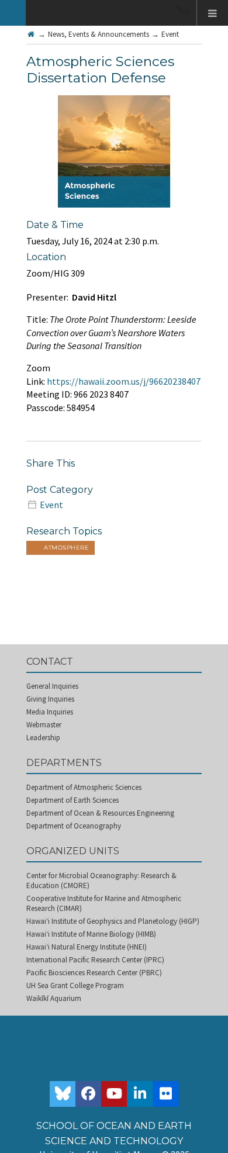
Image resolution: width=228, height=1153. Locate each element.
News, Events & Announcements (98, 34)
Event (170, 34)
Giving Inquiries (50, 699)
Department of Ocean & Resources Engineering (100, 813)
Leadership (43, 738)
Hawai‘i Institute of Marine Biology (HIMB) (91, 934)
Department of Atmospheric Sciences (83, 787)
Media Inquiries (49, 712)
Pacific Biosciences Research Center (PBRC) (94, 973)
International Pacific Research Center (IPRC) (95, 960)
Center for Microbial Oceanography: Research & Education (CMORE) (101, 880)
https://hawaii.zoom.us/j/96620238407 (124, 381)
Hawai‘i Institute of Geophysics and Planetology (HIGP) (112, 921)
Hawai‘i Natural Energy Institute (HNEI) (86, 947)
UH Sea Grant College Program (75, 985)
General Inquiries (52, 686)
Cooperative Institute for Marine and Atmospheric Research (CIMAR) (103, 903)
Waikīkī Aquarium (53, 998)
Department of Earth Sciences (72, 800)
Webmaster (43, 725)
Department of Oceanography (73, 826)
